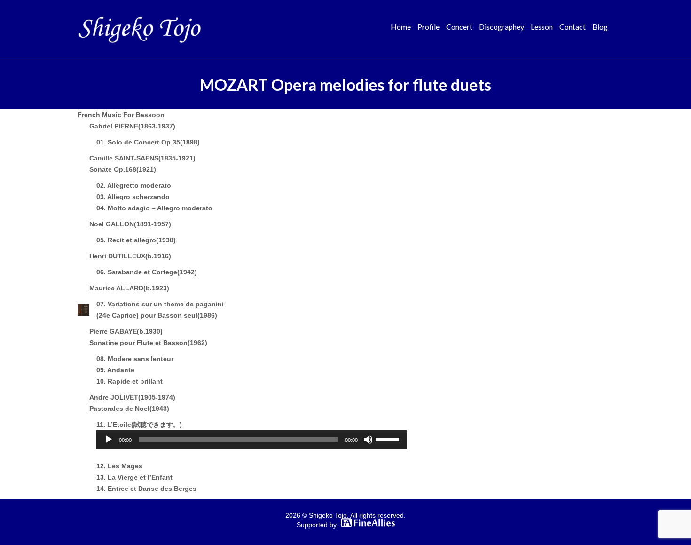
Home (401, 26)
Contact (572, 26)
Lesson (542, 26)
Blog (600, 26)
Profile (428, 26)
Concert (459, 26)
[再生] (108, 439)
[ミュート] (368, 439)
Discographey (501, 26)
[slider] (389, 438)
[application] (251, 439)
